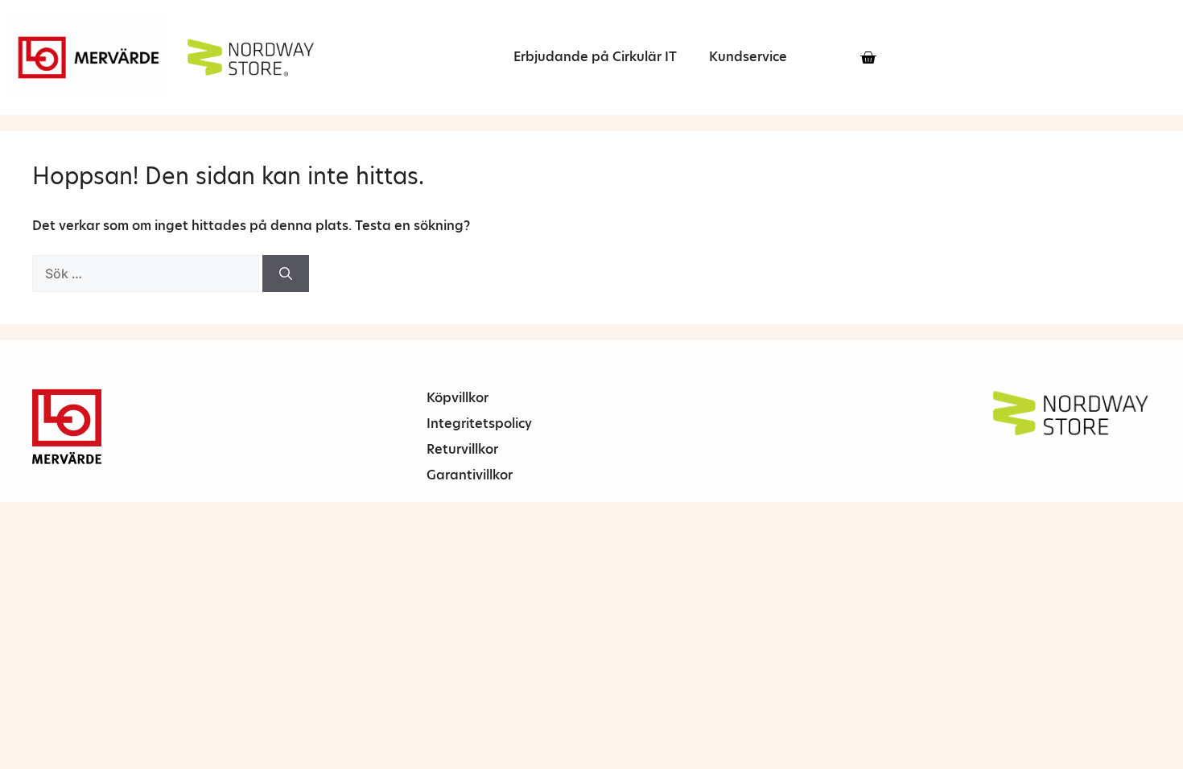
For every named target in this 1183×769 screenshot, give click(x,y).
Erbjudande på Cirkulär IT (595, 56)
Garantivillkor (470, 475)
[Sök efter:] (147, 274)
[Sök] (285, 273)
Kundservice (748, 56)
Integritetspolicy (479, 423)
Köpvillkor (457, 398)
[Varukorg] (868, 57)
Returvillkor (462, 449)
